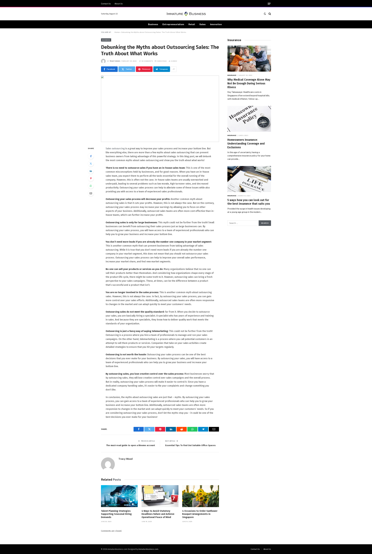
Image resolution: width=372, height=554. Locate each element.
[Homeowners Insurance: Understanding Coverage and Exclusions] (249, 119)
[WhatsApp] (91, 186)
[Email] (91, 193)
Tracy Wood (115, 61)
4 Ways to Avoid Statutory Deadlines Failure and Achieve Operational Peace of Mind (158, 514)
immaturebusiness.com (148, 549)
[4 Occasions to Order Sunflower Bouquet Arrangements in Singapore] (200, 496)
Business (153, 24)
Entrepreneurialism (173, 24)
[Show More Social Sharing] (174, 69)
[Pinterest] (91, 178)
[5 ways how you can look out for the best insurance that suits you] (249, 179)
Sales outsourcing (115, 148)
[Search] (269, 13)
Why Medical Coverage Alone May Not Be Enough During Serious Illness (248, 83)
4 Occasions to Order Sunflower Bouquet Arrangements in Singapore (199, 514)
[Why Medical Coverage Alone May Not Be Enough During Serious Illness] (249, 59)
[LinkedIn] (91, 171)
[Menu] (269, 3)
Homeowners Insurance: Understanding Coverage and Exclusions (246, 143)
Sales (202, 24)
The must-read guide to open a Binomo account (130, 445)
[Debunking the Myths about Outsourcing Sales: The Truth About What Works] (160, 109)
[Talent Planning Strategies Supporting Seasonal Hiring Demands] (119, 496)
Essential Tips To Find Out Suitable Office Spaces (190, 445)
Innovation (216, 24)
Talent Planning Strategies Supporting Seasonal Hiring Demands (116, 514)
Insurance (231, 75)
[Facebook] (91, 156)
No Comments (147, 61)
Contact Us (106, 4)
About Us (119, 4)
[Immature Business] (186, 14)
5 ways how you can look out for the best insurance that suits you (248, 202)
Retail (191, 24)
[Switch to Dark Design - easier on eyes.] (265, 13)
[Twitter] (91, 163)
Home (117, 32)
